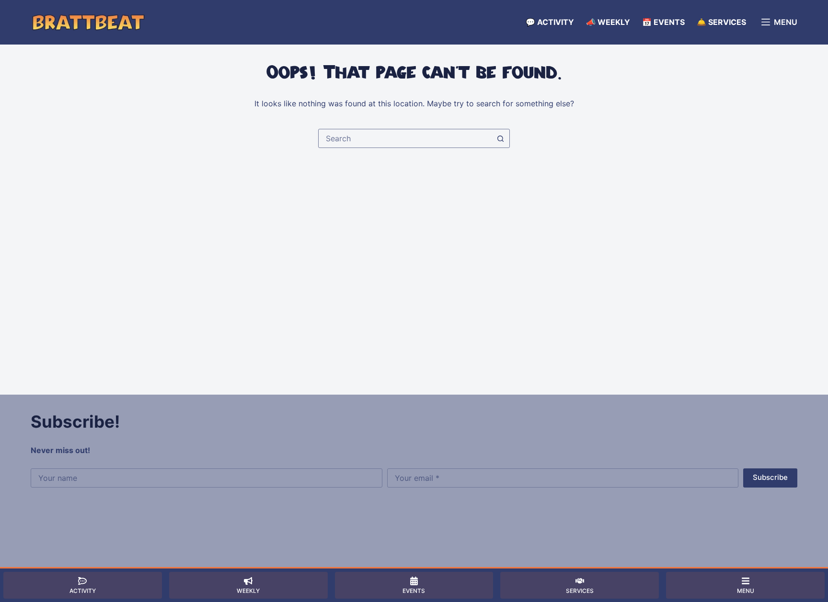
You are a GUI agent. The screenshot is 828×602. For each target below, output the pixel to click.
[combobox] (405, 138)
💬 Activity (550, 22)
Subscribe (770, 477)
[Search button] (500, 138)
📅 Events (663, 22)
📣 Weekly (608, 22)
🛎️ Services (721, 22)
